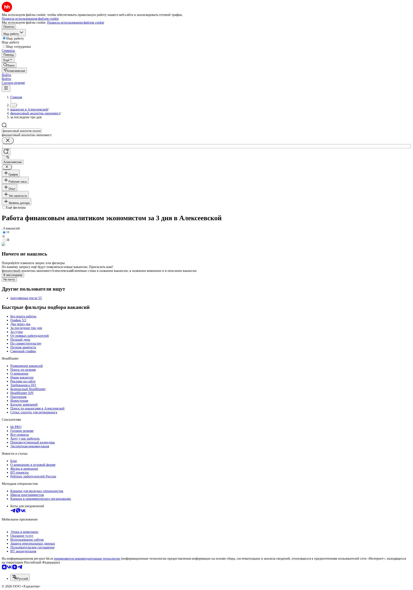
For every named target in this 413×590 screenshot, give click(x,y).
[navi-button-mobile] (6, 88)
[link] (9, 65)
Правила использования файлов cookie (75, 22)
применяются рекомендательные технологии (87, 558)
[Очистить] (8, 140)
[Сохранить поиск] (6, 152)
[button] (6, 75)
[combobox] (22, 131)
